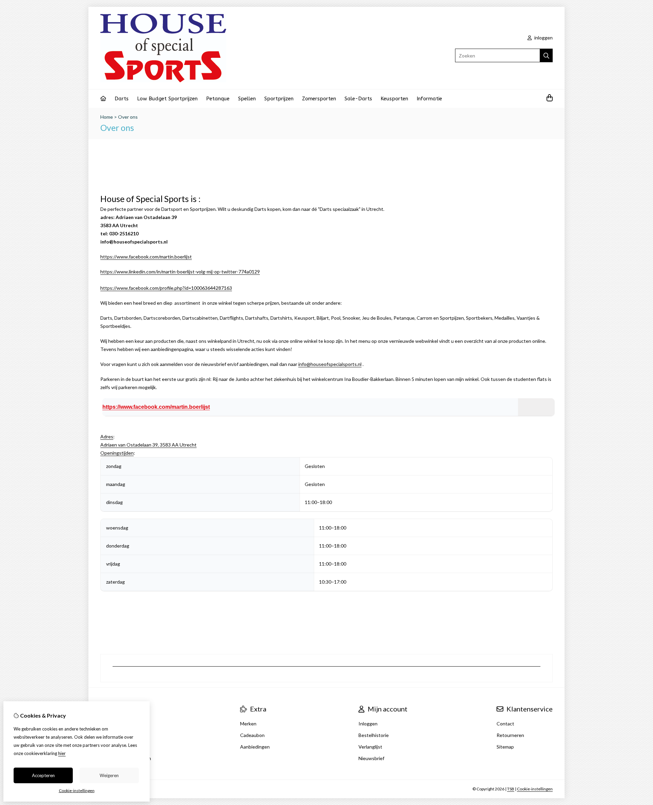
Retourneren (510, 735)
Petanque (218, 99)
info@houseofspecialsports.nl (330, 364)
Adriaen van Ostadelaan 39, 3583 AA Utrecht (148, 445)
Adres (106, 436)
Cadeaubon (252, 735)
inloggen (543, 37)
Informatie (429, 99)
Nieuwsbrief (371, 758)
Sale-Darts (358, 99)
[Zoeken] (546, 55)
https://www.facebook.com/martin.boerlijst (146, 256)
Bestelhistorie (373, 735)
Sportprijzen (279, 99)
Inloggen (368, 723)
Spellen (247, 99)
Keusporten (394, 99)
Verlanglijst (370, 747)
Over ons (128, 117)
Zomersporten (319, 99)
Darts (122, 99)
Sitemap (505, 747)
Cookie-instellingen (535, 788)
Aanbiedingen (255, 747)
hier (62, 753)
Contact (505, 723)
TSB (510, 788)
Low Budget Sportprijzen (167, 99)
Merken (248, 723)
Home (106, 117)
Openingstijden (117, 453)
